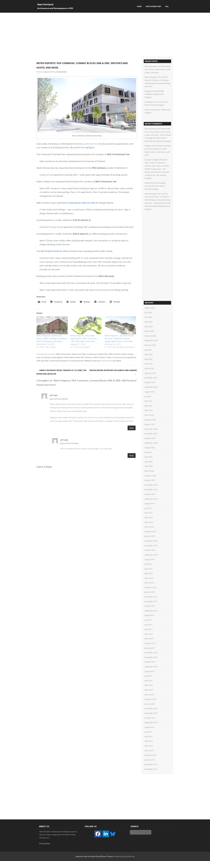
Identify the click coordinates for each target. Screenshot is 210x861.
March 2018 (149, 583)
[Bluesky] (113, 833)
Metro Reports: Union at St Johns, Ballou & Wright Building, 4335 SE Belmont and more (51, 338)
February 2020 (150, 475)
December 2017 (151, 597)
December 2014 (151, 764)
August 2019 (150, 503)
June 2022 (148, 354)
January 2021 (150, 424)
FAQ (166, 6)
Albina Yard (76, 354)
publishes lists (90, 143)
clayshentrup (150, 183)
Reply (131, 428)
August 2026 (150, 308)
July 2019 (148, 508)
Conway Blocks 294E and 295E (81, 202)
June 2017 (148, 625)
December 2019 (151, 485)
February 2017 (150, 643)
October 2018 (150, 550)
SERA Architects (99, 357)
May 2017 (148, 629)
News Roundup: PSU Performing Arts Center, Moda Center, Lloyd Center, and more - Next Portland (158, 132)
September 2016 (151, 666)
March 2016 (149, 694)
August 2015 (150, 727)
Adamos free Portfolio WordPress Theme (94, 856)
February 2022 (150, 373)
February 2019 (150, 531)
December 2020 (151, 429)
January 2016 (150, 704)
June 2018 (148, 569)
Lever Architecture (43, 357)
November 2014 (151, 769)
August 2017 (150, 615)
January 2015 (150, 760)
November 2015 (151, 713)
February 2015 (150, 755)
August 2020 (150, 447)
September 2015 (151, 722)
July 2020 (148, 452)
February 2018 (150, 587)
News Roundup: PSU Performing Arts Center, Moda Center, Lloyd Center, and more (157, 69)
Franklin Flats (102, 354)
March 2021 (149, 415)
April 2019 (149, 522)
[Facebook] (97, 833)
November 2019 (151, 489)
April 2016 (149, 690)
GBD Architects (115, 354)
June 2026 (148, 317)
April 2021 (149, 410)
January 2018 (150, 592)
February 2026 (150, 336)
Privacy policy (44, 843)
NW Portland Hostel (50, 251)
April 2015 (149, 746)
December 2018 (151, 541)
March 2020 (149, 471)
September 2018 (151, 555)
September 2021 (151, 387)
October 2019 (150, 494)
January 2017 (150, 648)
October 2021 (150, 382)
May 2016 (148, 685)
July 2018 (148, 564)
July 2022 (148, 350)
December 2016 (151, 652)
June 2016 (148, 680)
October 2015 (150, 718)
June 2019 (148, 513)
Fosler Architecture (89, 354)
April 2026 (149, 326)
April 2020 (149, 466)
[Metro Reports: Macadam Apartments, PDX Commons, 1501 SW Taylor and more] (86, 325)
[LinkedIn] (105, 833)
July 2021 (148, 396)
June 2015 (148, 736)
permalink (117, 361)
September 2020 (151, 443)
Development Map (153, 6)
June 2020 (148, 457)
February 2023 (150, 345)
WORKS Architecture (92, 361)
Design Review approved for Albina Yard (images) (113, 372)
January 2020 (150, 480)
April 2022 (149, 364)
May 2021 (148, 406)
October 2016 (150, 662)
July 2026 (148, 312)
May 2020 (148, 461)
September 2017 (151, 611)
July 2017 (148, 620)
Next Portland (45, 4)
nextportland (61, 72)
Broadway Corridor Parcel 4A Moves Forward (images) (155, 186)
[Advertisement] (105, 34)
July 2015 (148, 732)
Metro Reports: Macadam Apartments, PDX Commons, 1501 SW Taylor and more (84, 338)
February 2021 (150, 420)
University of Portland (58, 361)
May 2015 (148, 741)
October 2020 (150, 438)
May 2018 (148, 573)
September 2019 (151, 499)
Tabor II (110, 357)
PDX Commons (87, 357)
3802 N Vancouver (63, 354)
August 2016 (150, 671)
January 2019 (150, 536)
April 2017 (149, 634)
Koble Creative (127, 354)
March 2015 (149, 750)
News (139, 6)
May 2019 (148, 517)
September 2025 (151, 340)
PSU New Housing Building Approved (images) (158, 206)
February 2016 (150, 699)
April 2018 (149, 578)
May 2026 (148, 322)
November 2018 (151, 545)
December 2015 (151, 708)
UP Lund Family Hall (75, 361)
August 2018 (150, 559)
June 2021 (148, 401)
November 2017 (151, 601)
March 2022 (149, 368)
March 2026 (149, 331)
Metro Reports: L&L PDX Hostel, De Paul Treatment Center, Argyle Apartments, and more (119, 338)
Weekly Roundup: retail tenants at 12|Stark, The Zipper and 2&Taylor (61, 372)
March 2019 (149, 527)
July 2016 (148, 676)
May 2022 (148, 359)
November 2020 (151, 433)
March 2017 (149, 638)
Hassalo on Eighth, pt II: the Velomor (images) (157, 175)
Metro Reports (57, 357)
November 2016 (151, 657)
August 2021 (150, 392)
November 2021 (151, 378)
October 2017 (150, 606)
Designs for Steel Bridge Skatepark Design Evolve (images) (154, 94)
